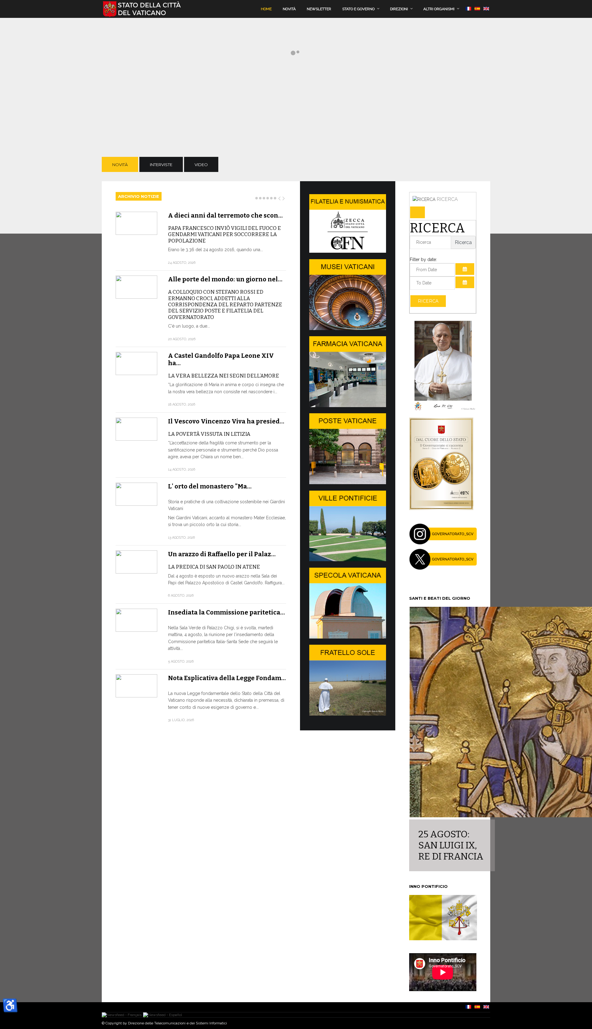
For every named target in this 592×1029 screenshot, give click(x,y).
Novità (289, 9)
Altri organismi (438, 9)
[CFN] (347, 251)
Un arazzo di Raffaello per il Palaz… (222, 554)
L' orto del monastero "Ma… (210, 486)
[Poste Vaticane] (347, 482)
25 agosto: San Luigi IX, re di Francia (450, 845)
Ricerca (428, 301)
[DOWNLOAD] (441, 508)
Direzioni (399, 9)
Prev (279, 197)
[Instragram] (443, 543)
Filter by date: (423, 259)
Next (284, 197)
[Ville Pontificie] (347, 559)
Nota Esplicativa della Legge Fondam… (227, 678)
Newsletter (319, 9)
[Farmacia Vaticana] (347, 405)
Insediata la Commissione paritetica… (226, 612)
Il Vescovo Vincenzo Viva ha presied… (226, 421)
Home (266, 9)
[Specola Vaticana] (347, 637)
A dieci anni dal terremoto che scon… (225, 215)
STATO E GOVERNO (358, 9)
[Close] (417, 212)
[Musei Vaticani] (347, 328)
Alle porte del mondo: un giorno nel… (225, 279)
